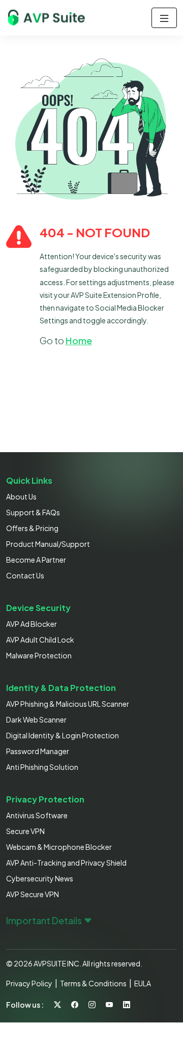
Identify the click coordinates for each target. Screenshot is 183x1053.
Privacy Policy (29, 983)
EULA (142, 983)
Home (79, 340)
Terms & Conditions (93, 983)
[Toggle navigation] (164, 18)
